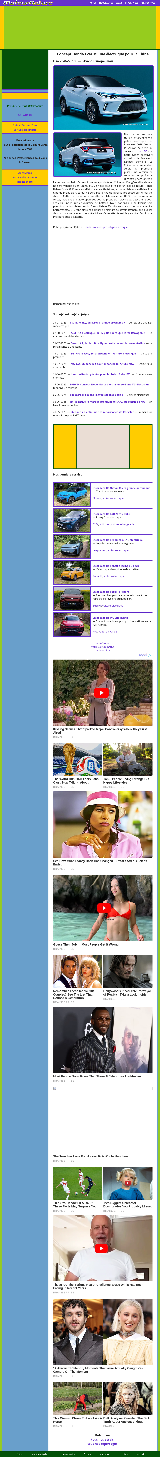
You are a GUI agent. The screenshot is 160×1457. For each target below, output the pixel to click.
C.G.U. (19, 1454)
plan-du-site (68, 1454)
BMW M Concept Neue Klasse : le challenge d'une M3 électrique (109, 384)
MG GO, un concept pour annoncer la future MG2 (102, 364)
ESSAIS (119, 2)
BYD (95, 524)
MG (95, 631)
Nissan (97, 498)
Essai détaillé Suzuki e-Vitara (111, 592)
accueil (141, 1454)
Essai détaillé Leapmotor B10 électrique (118, 540)
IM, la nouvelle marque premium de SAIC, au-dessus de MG (107, 401)
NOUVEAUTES (106, 2)
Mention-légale (39, 1454)
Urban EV (141, 151)
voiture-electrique (113, 498)
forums (87, 1454)
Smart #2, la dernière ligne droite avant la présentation (108, 343)
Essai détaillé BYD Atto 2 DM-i (111, 514)
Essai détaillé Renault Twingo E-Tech (116, 566)
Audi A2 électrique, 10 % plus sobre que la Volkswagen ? (108, 333)
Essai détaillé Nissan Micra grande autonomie (121, 488)
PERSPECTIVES (148, 2)
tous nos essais (102, 1439)
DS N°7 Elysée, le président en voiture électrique (103, 353)
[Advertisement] (80, 27)
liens (125, 1454)
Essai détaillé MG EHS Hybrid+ (111, 618)
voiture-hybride (108, 631)
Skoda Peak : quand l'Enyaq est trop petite (96, 395)
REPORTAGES (131, 2)
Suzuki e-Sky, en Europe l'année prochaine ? (97, 322)
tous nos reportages (102, 1444)
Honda (87, 227)
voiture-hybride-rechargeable (117, 524)
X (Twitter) (25, 114)
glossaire (104, 1454)
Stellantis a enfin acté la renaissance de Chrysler (102, 412)
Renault (97, 576)
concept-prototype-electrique (110, 227)
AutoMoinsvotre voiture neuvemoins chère (25, 177)
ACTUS (93, 2)
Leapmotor (99, 550)
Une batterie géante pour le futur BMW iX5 (100, 374)
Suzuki (97, 605)
